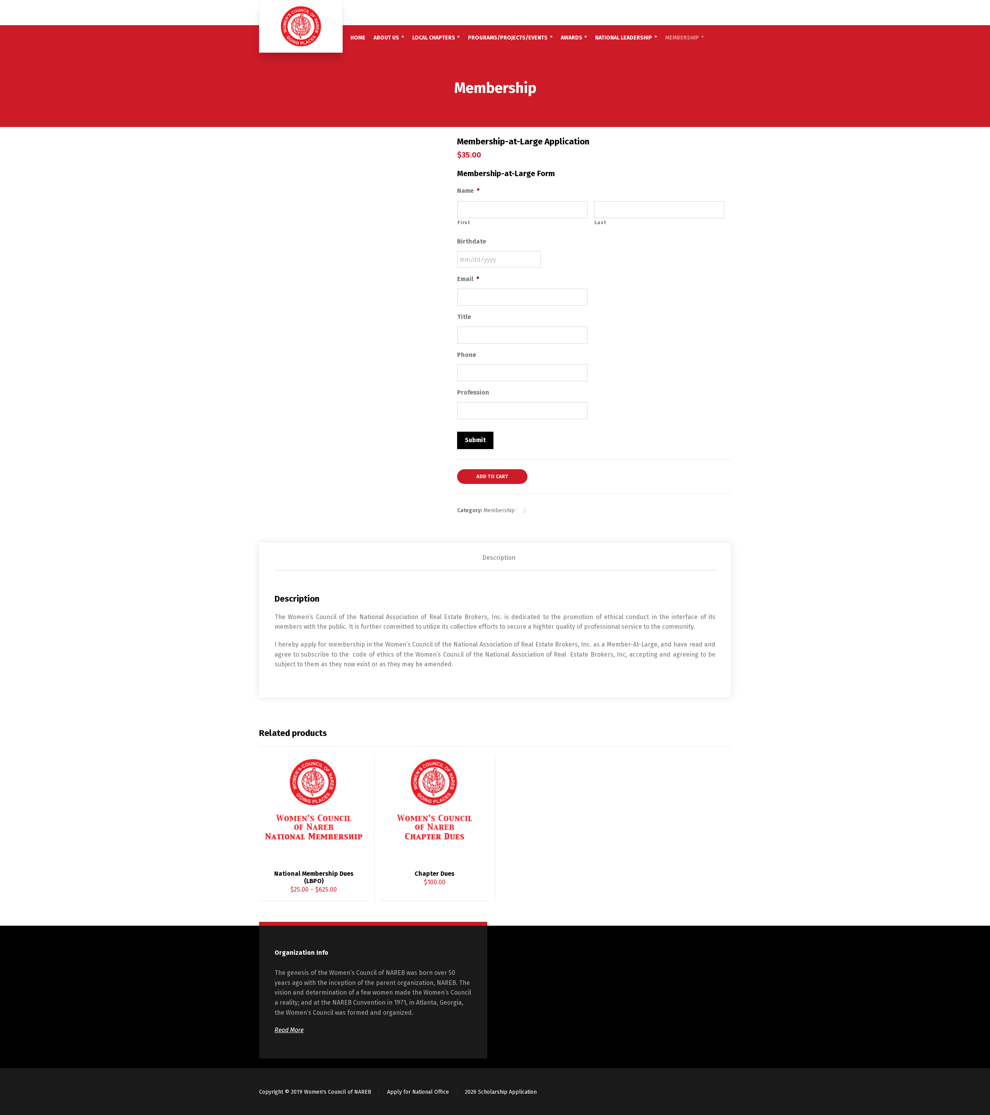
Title (464, 317)
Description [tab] (498, 557)
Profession (473, 392)
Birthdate (471, 241)
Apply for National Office (418, 1092)
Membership (499, 510)
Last (600, 222)
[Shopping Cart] (714, 12)
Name (468, 190)
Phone (466, 355)
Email (468, 279)
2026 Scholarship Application (501, 1092)
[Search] (726, 12)
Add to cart (492, 476)
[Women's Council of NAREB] (301, 26)
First (463, 222)
